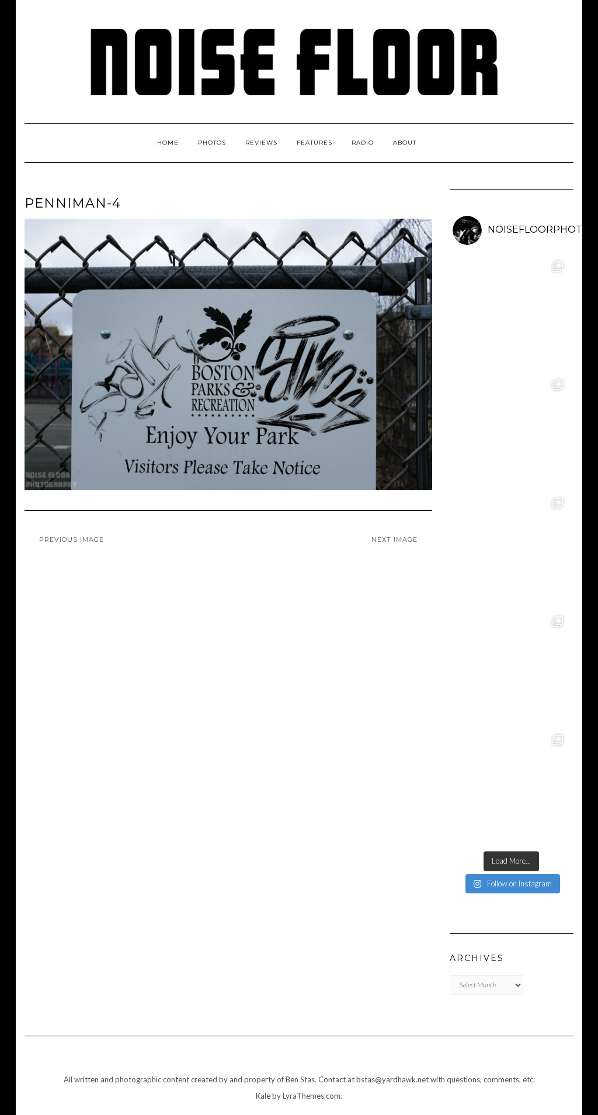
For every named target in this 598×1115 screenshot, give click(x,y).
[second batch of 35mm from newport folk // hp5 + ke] (512, 313)
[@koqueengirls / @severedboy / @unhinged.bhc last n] (512, 668)
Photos (212, 142)
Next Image (394, 539)
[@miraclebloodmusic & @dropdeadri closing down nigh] (512, 786)
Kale (263, 1095)
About (404, 142)
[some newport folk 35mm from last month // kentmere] (512, 431)
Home (168, 142)
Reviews (261, 142)
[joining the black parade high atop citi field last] (512, 549)
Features (314, 142)
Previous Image (71, 539)
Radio (363, 142)
